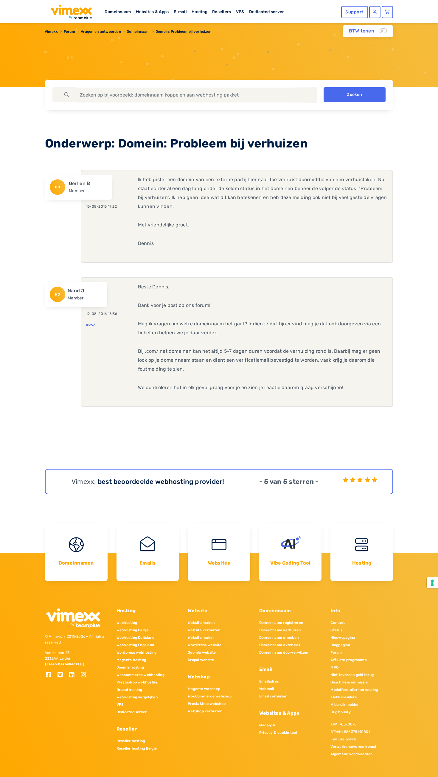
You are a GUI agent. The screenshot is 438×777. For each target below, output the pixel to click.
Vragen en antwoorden (101, 31)
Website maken (201, 623)
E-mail (180, 11)
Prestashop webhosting (138, 682)
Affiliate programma (348, 660)
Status (336, 630)
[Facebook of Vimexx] (51, 675)
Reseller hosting (131, 741)
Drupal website (201, 660)
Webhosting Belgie (133, 630)
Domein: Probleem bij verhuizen (183, 31)
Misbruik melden (344, 705)
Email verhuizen (273, 696)
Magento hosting (131, 660)
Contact (337, 623)
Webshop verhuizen (205, 711)
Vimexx (51, 31)
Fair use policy (343, 739)
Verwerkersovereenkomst (353, 747)
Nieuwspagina (342, 637)
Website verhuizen (204, 630)
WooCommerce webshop (210, 696)
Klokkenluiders (343, 697)
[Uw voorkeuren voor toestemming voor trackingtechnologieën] (432, 582)
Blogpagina (340, 645)
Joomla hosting (130, 667)
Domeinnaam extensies (279, 645)
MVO (334, 667)
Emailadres (269, 681)
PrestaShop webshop (207, 704)
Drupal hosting (129, 690)
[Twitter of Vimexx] (62, 675)
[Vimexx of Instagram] (85, 675)
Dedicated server (266, 11)
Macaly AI (268, 725)
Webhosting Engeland (135, 645)
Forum (69, 31)
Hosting (199, 11)
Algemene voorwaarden (351, 754)
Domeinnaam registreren (281, 623)
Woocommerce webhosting (140, 675)
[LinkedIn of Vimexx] (74, 675)
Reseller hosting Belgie (137, 748)
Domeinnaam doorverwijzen (283, 652)
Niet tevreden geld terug (352, 675)
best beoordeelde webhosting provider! (161, 482)
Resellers (221, 11)
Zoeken (354, 94)
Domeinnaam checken (279, 637)
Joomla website (202, 652)
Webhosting (127, 623)
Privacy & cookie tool (278, 733)
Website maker (201, 637)
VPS (240, 11)
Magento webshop (204, 689)
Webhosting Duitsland (136, 637)
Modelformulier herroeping (354, 690)
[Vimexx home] (68, 10)
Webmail (266, 689)
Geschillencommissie (349, 682)
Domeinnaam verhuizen (280, 630)
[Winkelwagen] (387, 12)
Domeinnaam (118, 11)
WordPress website (204, 645)
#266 (91, 325)
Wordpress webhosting (137, 652)
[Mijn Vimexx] (374, 12)
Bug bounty (340, 712)
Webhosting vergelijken (137, 697)
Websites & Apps (152, 11)
